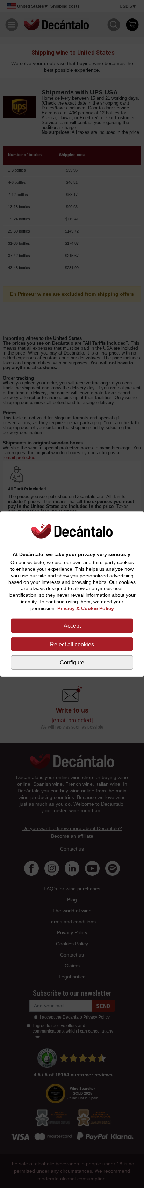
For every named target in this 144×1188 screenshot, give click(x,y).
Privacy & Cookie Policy (85, 608)
